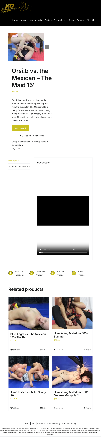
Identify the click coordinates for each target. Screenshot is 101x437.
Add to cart (20, 128)
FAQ (33, 423)
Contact (41, 423)
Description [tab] (13, 160)
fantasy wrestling (31, 141)
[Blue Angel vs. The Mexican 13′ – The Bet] (28, 313)
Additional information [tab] (19, 166)
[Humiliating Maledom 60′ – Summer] (72, 313)
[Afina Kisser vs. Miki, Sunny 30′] (28, 372)
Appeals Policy (69, 423)
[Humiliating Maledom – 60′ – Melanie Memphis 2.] (72, 372)
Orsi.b (19, 148)
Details (44, 350)
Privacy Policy (53, 423)
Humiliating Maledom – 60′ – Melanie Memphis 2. (72, 393)
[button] (93, 20)
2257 (27, 423)
